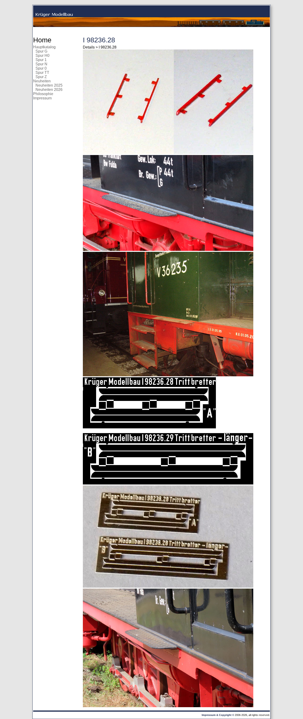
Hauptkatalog (44, 47)
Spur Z (41, 77)
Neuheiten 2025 (49, 85)
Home (42, 40)
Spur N (41, 64)
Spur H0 (42, 55)
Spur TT (42, 73)
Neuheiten (42, 81)
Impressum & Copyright (217, 715)
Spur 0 (41, 68)
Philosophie (43, 94)
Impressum (42, 98)
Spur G (41, 51)
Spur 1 (41, 60)
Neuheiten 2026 (49, 90)
